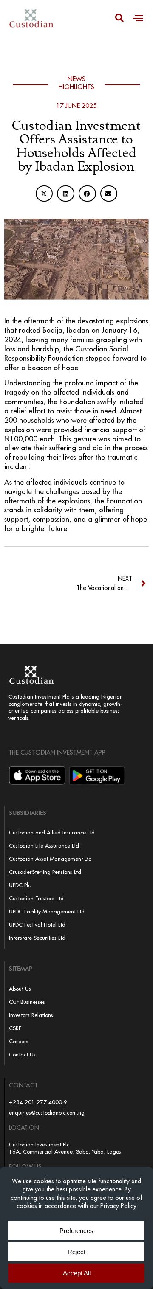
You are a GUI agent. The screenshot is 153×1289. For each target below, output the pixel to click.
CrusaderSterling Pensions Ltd (45, 871)
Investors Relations (31, 1014)
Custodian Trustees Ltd (36, 898)
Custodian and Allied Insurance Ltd (52, 832)
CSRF (15, 1028)
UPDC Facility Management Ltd (47, 911)
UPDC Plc (20, 885)
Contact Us (22, 1054)
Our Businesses (27, 1001)
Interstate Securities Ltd (37, 937)
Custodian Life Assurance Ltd (44, 845)
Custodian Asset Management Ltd (50, 858)
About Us (20, 988)
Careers (18, 1041)
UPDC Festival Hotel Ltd (37, 924)
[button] (138, 18)
